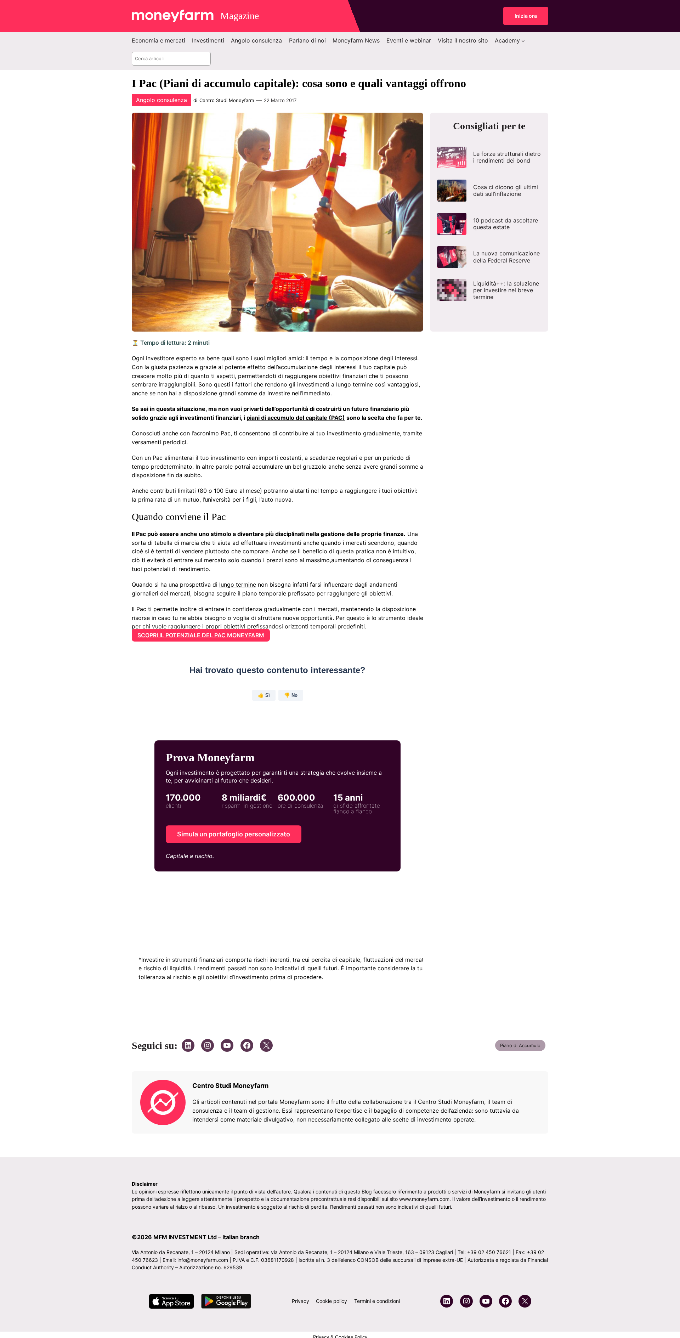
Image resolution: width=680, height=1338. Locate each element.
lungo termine (237, 584)
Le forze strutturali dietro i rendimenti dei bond (507, 157)
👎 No (291, 695)
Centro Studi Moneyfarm (226, 100)
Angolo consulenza (161, 99)
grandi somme (238, 393)
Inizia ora (526, 16)
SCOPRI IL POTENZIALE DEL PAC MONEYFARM (200, 635)
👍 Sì (264, 695)
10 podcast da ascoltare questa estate (505, 224)
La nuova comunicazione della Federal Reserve (506, 257)
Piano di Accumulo (520, 1045)
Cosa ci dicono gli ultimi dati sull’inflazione (505, 190)
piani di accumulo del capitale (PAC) (295, 417)
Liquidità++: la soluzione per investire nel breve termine (506, 290)
